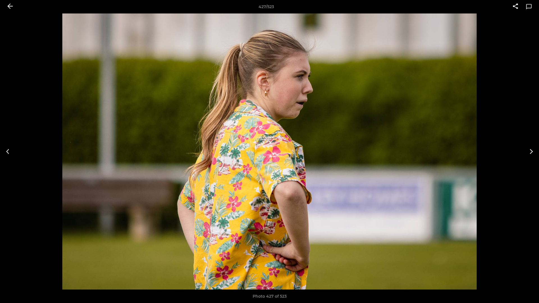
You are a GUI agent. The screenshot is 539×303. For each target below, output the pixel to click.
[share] (515, 7)
